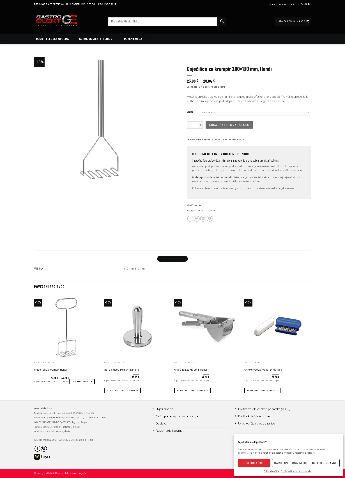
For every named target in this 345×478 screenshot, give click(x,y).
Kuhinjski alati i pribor (95, 38)
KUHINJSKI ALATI (217, 58)
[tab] (198, 139)
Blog (293, 4)
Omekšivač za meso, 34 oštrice (263, 369)
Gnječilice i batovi (238, 58)
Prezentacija (132, 38)
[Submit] (221, 21)
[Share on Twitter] (197, 219)
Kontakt (283, 4)
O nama (271, 4)
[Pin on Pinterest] (210, 219)
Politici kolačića (307, 453)
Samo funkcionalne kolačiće (289, 463)
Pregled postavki (323, 463)
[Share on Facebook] (190, 219)
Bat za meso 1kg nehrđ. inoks (121, 369)
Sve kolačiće (254, 463)
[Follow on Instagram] (302, 4)
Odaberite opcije (82, 381)
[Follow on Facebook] (299, 4)
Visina (190, 112)
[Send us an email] (306, 4)
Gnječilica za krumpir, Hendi (50, 369)
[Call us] (309, 4)
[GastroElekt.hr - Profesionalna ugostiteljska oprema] (61, 20)
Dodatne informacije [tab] (172, 258)
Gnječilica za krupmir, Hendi (190, 369)
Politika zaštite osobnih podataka (296, 471)
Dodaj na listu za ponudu (229, 125)
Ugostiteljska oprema (52, 38)
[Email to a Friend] (203, 219)
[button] (292, 21)
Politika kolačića (271, 471)
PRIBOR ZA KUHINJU (196, 58)
